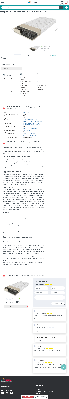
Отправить (58, 303)
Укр (62, 3)
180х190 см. (27, 130)
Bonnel (25, 128)
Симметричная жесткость (32, 121)
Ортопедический (29, 135)
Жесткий (26, 119)
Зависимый (33, 128)
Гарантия (38, 388)
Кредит (38, 389)
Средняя (33, 119)
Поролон (26, 125)
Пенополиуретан (29, 123)
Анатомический (29, 133)
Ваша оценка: (39, 284)
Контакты (38, 393)
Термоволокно (35, 125)
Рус (62, 1)
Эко (28, 112)
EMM (25, 112)
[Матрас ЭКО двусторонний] (34, 48)
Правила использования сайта (45, 391)
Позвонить (41, 397)
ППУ (37, 123)
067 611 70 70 (5, 387)
